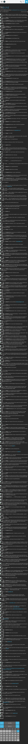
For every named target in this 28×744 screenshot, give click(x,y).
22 (12, 738)
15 (12, 735)
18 (1, 738)
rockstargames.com (6, 702)
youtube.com (10, 186)
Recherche (21, 2)
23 (15, 738)
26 (4, 740)
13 (6, 735)
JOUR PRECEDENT (5, 11)
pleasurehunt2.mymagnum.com (18, 608)
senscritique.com (12, 602)
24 (18, 738)
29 (12, 740)
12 (4, 735)
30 (15, 740)
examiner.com (15, 713)
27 (6, 740)
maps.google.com (19, 241)
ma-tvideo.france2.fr (15, 683)
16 (15, 735)
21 (9, 738)
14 (9, 735)
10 (18, 733)
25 (1, 740)
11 (1, 735)
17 (18, 735)
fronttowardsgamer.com (20, 301)
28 (9, 740)
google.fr (13, 445)
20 (6, 738)
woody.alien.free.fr (17, 130)
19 (4, 738)
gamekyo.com (10, 591)
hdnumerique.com (5, 618)
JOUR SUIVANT (24, 11)
